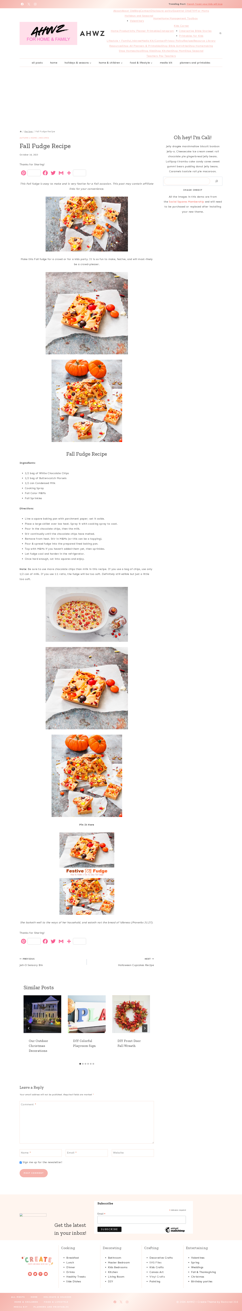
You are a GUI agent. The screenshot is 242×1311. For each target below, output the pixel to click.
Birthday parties (202, 1281)
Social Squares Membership (186, 201)
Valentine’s (137, 20)
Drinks (70, 1272)
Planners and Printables (195, 62)
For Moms (202, 10)
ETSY (193, 10)
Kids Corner (181, 25)
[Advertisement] (121, 92)
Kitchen (113, 1272)
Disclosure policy (161, 10)
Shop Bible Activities (174, 45)
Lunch (70, 1262)
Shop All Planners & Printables (141, 45)
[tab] (80, 1064)
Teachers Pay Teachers (161, 55)
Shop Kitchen (163, 50)
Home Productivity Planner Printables (135, 30)
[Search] (217, 181)
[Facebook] (22, 4)
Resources (115, 45)
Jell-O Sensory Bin (31, 962)
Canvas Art (156, 1272)
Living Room (116, 1276)
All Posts (37, 62)
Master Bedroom (119, 1262)
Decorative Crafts (161, 1257)
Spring (195, 1262)
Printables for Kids (191, 35)
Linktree (135, 40)
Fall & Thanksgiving (203, 1272)
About (117, 10)
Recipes (188, 40)
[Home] (21, 131)
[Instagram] (35, 4)
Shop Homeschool (130, 50)
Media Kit (166, 62)
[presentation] (42, 1014)
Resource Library (204, 40)
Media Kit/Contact (153, 40)
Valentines (198, 1257)
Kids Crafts (156, 1267)
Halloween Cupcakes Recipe (136, 962)
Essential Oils (181, 10)
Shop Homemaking (200, 45)
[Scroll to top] (234, 1298)
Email (72, 1152)
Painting (154, 1281)
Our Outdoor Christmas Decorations (38, 1046)
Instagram (167, 30)
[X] (28, 4)
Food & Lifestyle (56, 1302)
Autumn (24, 138)
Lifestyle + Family (118, 40)
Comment (28, 1104)
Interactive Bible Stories (195, 30)
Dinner (70, 1267)
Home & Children (26, 1302)
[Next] (144, 1028)
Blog (137, 10)
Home (157, 18)
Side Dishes (73, 1281)
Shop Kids (148, 50)
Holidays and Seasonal (139, 15)
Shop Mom (178, 50)
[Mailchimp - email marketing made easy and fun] (175, 1232)
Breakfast (72, 1257)
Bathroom (114, 1257)
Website (118, 1152)
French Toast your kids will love (204, 4)
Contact (145, 10)
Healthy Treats (75, 1276)
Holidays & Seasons (57, 1297)
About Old (127, 10)
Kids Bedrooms (117, 1267)
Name (26, 1152)
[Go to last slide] (28, 1028)
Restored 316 (229, 1301)
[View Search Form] (220, 33)
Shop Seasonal (194, 50)
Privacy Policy (174, 40)
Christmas (197, 1276)
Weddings (197, 1267)
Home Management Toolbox (179, 18)
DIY (110, 1281)
